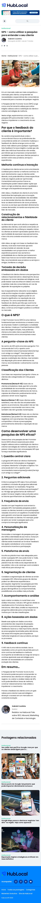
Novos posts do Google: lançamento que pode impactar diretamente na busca (18, 785)
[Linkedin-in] (26, 882)
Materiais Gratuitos (9, 893)
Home (3, 56)
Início (3, 890)
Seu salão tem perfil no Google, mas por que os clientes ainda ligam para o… (19, 748)
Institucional (12, 56)
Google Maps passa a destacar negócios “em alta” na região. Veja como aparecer (20, 821)
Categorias (30, 890)
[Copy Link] (10, 46)
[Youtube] (31, 882)
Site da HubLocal (25, 893)
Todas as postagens (15, 890)
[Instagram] (16, 882)
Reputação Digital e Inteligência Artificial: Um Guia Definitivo (19, 858)
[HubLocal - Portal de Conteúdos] (14, 5)
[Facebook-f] (21, 882)
